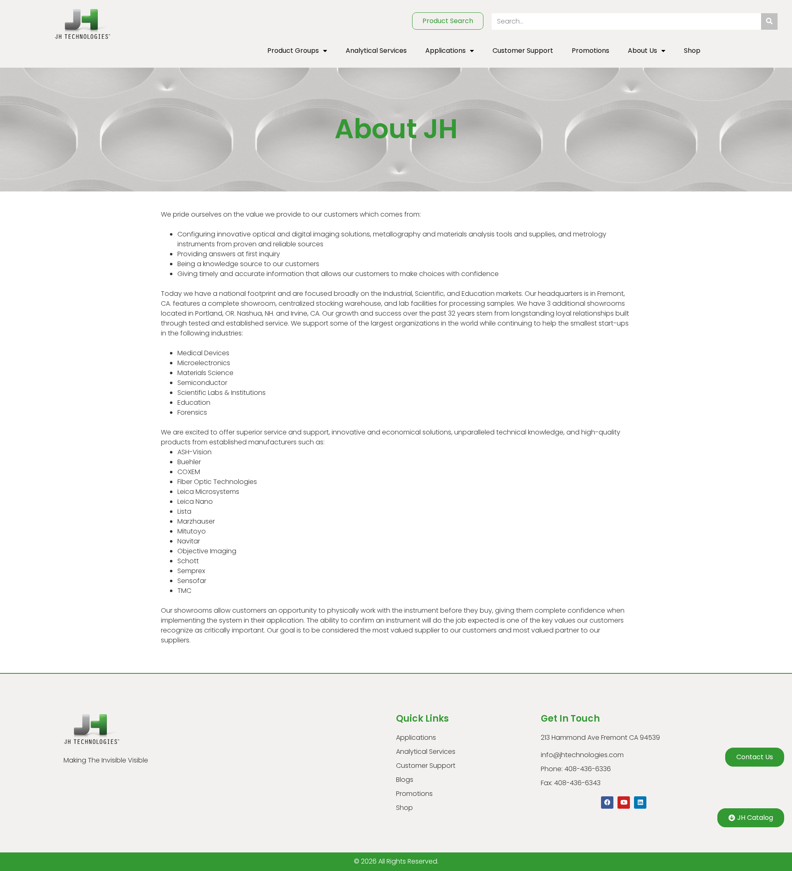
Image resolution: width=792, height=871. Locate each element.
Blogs (404, 779)
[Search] (769, 21)
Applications (445, 50)
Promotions (590, 50)
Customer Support (523, 50)
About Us (642, 50)
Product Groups (293, 50)
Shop (692, 50)
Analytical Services (376, 50)
